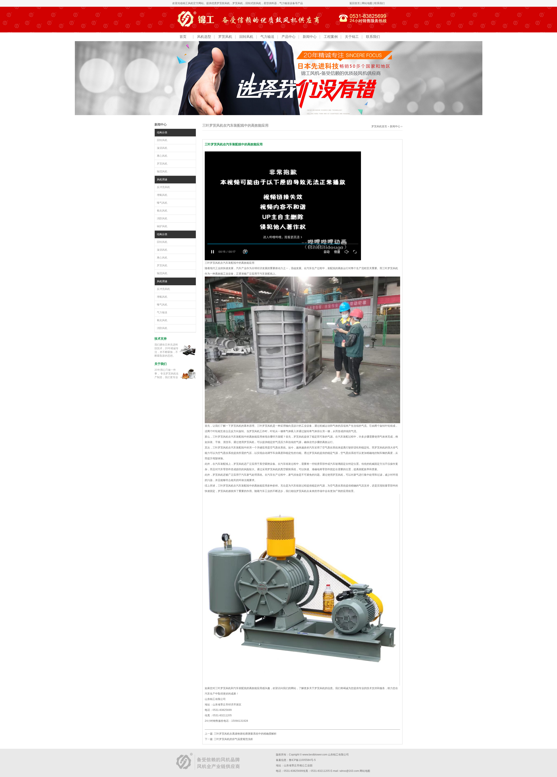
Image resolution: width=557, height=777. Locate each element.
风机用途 (162, 179)
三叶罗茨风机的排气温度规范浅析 (233, 739)
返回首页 (354, 3)
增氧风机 (162, 194)
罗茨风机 (237, 3)
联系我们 (379, 3)
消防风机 (162, 218)
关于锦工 (352, 37)
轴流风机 (162, 171)
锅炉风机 (162, 226)
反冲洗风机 (163, 187)
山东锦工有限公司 (338, 754)
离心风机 (162, 155)
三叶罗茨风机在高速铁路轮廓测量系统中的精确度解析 (245, 733)
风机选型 (204, 37)
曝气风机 (162, 202)
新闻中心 (310, 37)
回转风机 (246, 37)
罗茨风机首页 (379, 126)
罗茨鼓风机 (223, 3)
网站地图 (367, 3)
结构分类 (162, 132)
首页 (183, 37)
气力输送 (267, 37)
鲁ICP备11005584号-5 (302, 760)
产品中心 (288, 37)
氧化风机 (162, 210)
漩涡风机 (162, 147)
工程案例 (331, 37)
